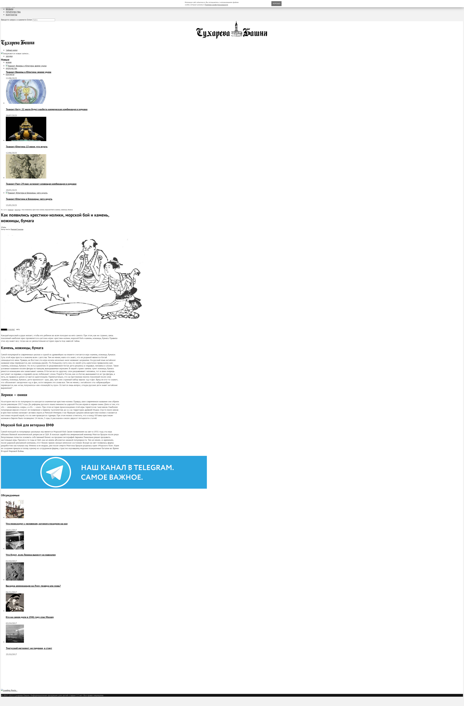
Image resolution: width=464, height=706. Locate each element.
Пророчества (13, 12)
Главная (10, 210)
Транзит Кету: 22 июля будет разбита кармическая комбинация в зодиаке (46, 109)
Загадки (9, 56)
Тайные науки (11, 50)
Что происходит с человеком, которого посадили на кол (37, 523)
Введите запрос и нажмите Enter (16, 19)
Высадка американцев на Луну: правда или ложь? (33, 585)
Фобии (9, 9)
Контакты (11, 14)
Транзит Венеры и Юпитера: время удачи (28, 72)
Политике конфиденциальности (216, 5)
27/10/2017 (11, 330)
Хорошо (276, 3)
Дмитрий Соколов (17, 229)
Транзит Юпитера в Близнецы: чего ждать (29, 199)
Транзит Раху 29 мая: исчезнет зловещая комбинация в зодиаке (41, 183)
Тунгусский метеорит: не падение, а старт (29, 648)
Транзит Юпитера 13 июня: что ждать (26, 146)
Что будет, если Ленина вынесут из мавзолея (31, 554)
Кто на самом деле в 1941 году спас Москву (30, 617)
